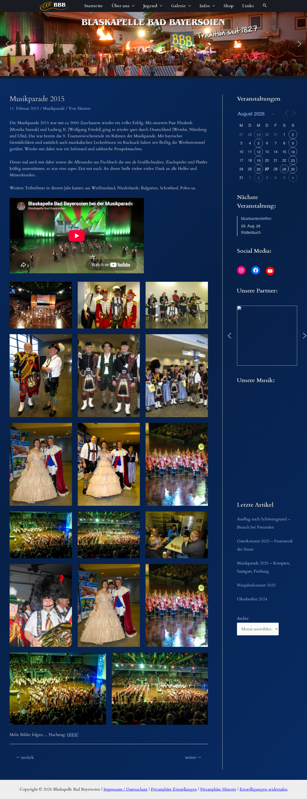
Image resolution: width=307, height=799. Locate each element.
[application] (132, 6)
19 (258, 160)
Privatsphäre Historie (218, 789)
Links (248, 6)
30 (293, 169)
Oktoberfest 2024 (252, 599)
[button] (7, 44)
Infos (205, 6)
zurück (25, 757)
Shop (229, 6)
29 (258, 134)
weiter (193, 757)
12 (258, 151)
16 (293, 151)
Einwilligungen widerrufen (264, 789)
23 (293, 160)
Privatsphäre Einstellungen (174, 789)
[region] (153, 44)
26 (258, 169)
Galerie (178, 6)
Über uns (121, 6)
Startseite (93, 6)
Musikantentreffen (256, 218)
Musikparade (54, 108)
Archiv (243, 618)
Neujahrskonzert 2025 (256, 585)
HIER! (72, 734)
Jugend (150, 6)
